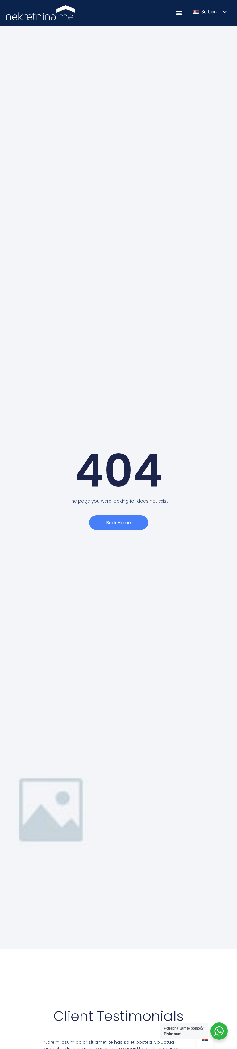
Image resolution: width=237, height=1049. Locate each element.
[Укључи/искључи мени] (179, 13)
